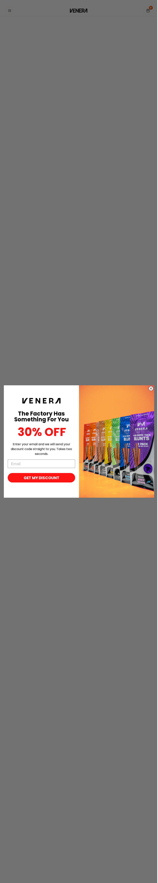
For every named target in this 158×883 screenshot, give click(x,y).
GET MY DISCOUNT (41, 478)
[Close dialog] (151, 388)
